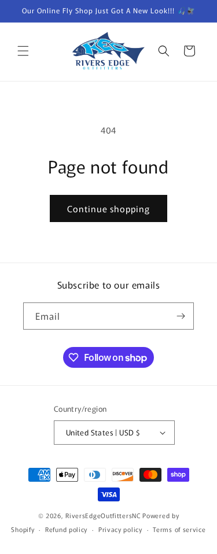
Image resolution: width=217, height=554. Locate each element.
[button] (23, 51)
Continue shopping (108, 208)
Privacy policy (120, 529)
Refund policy (66, 529)
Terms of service (179, 529)
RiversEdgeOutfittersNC (103, 515)
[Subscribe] (180, 316)
